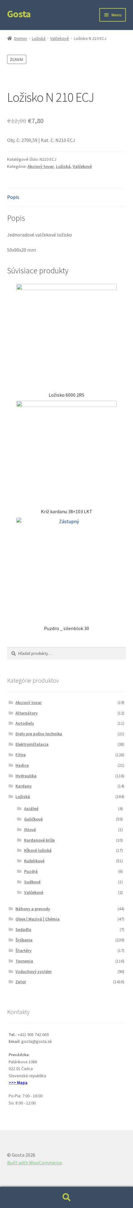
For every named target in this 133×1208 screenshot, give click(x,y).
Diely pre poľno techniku (38, 733)
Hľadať (66, 1197)
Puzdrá (31, 871)
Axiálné (31, 808)
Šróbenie (23, 940)
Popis (13, 197)
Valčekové (59, 38)
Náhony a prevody (32, 908)
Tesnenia (24, 961)
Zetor (20, 981)
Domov (20, 38)
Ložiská (38, 38)
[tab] (66, 197)
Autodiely (24, 723)
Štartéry (23, 950)
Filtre (20, 755)
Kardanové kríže (39, 840)
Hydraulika (25, 776)
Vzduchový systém (33, 971)
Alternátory (26, 713)
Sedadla (23, 929)
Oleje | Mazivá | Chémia (37, 919)
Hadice (22, 765)
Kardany (23, 786)
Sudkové (32, 882)
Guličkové (33, 819)
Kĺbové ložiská (38, 850)
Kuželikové (34, 861)
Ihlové (30, 829)
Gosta (19, 14)
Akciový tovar (41, 166)
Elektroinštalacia (32, 744)
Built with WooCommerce (34, 1162)
